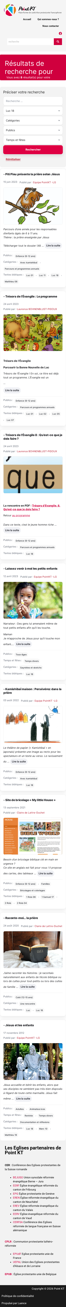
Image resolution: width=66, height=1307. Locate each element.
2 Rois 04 (22, 903)
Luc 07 (10, 420)
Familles (45, 884)
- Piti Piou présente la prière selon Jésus (31, 174)
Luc (28, 1010)
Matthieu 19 (11, 1135)
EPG (15, 1193)
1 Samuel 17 (48, 897)
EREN (16, 1197)
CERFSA (18, 1222)
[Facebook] (60, 33)
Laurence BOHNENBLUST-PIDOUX (37, 309)
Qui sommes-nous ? (48, 19)
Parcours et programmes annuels (22, 268)
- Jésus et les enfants (18, 1025)
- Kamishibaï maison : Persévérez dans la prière (32, 690)
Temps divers (32, 661)
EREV (16, 1205)
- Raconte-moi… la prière (20, 918)
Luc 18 (55, 275)
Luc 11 (42, 275)
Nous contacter (50, 26)
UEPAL (17, 1262)
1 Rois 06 (31, 897)
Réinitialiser (13, 159)
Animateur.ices (37, 1109)
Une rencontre (27, 1003)
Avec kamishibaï (28, 262)
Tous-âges (21, 654)
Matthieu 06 (11, 281)
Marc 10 (43, 1128)
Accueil (27, 19)
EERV (16, 1214)
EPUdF (17, 1253)
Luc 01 (29, 275)
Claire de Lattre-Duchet (31, 812)
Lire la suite (53, 245)
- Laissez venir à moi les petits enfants (30, 568)
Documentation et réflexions (34, 1122)
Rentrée (29, 1115)
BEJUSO (18, 1177)
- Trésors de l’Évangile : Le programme (30, 296)
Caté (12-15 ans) (24, 997)
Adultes (20, 1109)
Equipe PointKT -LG (44, 182)
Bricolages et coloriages (32, 890)
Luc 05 (56, 414)
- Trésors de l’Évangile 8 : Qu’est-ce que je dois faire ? (32, 436)
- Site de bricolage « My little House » (29, 800)
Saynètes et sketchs (30, 667)
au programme (21, 515)
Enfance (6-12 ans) (25, 256)
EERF (16, 1185)
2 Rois (8, 903)
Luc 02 (42, 414)
